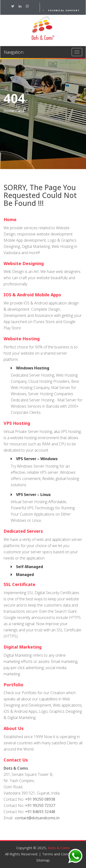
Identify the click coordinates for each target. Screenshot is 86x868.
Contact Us (16, 760)
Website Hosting (22, 338)
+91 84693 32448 (40, 811)
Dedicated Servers (23, 531)
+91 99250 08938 (40, 799)
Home (9, 110)
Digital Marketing (23, 647)
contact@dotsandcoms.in (37, 817)
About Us (14, 728)
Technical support (64, 10)
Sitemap (43, 860)
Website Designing (24, 263)
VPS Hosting (17, 423)
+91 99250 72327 (40, 805)
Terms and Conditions (60, 854)
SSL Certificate (19, 584)
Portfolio (13, 684)
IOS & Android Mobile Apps (32, 295)
